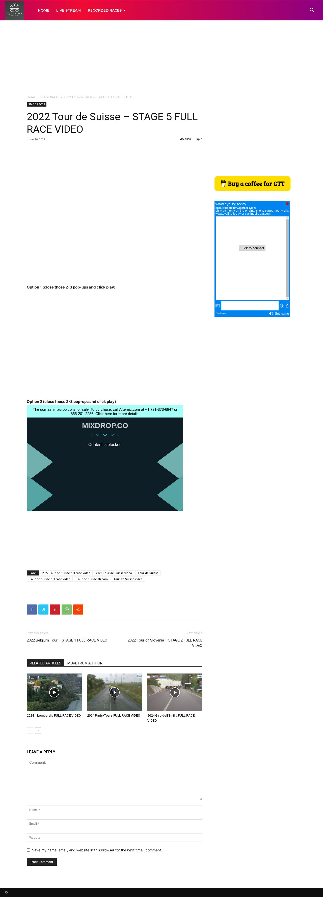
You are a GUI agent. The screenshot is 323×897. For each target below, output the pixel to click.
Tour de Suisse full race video (49, 579)
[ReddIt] (78, 609)
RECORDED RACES (105, 10)
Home (31, 97)
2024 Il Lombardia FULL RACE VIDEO (54, 715)
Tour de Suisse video (128, 579)
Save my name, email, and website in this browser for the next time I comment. (97, 850)
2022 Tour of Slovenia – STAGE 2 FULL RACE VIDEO (165, 643)
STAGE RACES (49, 97)
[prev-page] (30, 730)
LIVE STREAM (68, 10)
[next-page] (38, 730)
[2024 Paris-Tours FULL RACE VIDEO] (114, 692)
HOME (43, 10)
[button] (312, 10)
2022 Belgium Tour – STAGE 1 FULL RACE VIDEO (67, 640)
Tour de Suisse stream (92, 579)
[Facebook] (32, 609)
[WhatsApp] (67, 609)
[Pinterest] (55, 609)
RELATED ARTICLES (45, 663)
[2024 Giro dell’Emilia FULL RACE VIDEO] (174, 692)
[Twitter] (43, 609)
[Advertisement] (161, 57)
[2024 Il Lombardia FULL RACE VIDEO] (54, 692)
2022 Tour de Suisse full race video (66, 573)
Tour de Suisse (148, 573)
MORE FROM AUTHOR (84, 663)
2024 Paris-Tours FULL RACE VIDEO (113, 715)
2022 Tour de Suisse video (114, 573)
